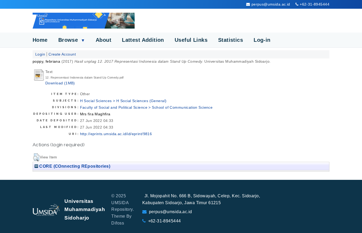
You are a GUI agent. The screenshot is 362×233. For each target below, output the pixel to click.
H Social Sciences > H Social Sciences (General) (123, 101)
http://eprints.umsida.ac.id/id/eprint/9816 (116, 134)
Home (40, 40)
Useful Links (191, 40)
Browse (71, 40)
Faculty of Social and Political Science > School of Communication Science (146, 107)
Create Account (62, 54)
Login (40, 54)
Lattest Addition (143, 40)
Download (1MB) (60, 83)
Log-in (262, 40)
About (103, 40)
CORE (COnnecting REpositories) (74, 166)
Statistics (230, 40)
